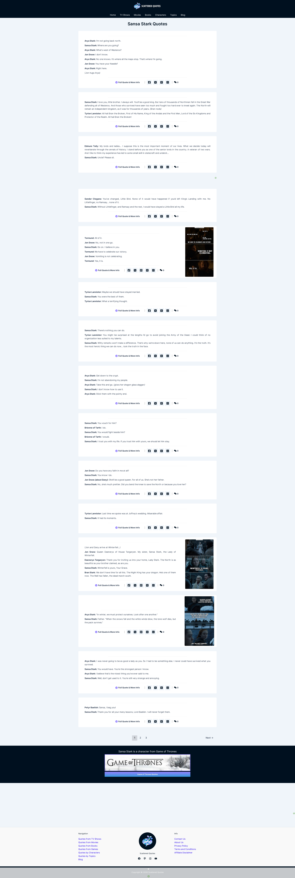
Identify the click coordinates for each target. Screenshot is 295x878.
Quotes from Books (87, 846)
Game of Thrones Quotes (147, 774)
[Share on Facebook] (149, 82)
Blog (183, 15)
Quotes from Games (88, 849)
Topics (173, 15)
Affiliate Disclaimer (183, 852)
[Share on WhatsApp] (167, 82)
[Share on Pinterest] (141, 270)
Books (148, 15)
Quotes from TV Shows (89, 839)
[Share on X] (155, 82)
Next (209, 737)
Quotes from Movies (88, 842)
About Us (178, 842)
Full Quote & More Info (129, 82)
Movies (137, 15)
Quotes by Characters (89, 852)
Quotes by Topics (86, 856)
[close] (148, 869)
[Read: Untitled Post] (199, 252)
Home (113, 15)
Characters (160, 15)
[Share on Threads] (161, 82)
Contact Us (179, 839)
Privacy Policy (181, 846)
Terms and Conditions (185, 849)
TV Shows (125, 15)
